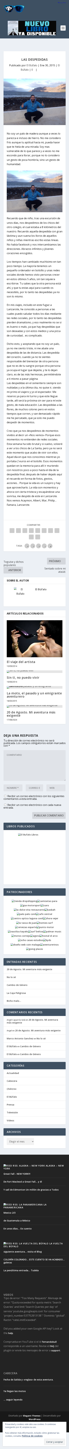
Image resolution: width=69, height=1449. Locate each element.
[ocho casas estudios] (30, 940)
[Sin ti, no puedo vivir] (34, 671)
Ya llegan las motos (15, 1391)
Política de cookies (32, 1435)
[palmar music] (52, 931)
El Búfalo (31, 65)
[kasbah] (50, 909)
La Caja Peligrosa (16, 993)
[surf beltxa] (35, 931)
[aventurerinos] (49, 944)
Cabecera (12, 1080)
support (55, 1350)
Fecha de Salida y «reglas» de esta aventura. (28, 1379)
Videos (10, 1120)
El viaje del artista (21, 662)
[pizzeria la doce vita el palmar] (29, 909)
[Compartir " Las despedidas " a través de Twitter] (18, 530)
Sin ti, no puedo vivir (23, 677)
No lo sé (11, 977)
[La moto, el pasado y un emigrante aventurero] (34, 687)
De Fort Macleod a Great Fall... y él (23, 1181)
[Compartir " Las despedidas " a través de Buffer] (50, 530)
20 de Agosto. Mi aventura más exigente (31, 714)
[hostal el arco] (49, 935)
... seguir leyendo (13, 1399)
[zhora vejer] (50, 918)
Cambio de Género (17, 984)
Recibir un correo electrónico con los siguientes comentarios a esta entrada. (34, 797)
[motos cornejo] (20, 935)
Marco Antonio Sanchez (20, 1038)
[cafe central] (44, 914)
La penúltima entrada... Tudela (21, 1270)
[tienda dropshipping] (24, 901)
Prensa (10, 1104)
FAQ (52, 1346)
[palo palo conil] (26, 914)
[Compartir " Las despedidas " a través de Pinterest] (37, 530)
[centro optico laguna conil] (27, 918)
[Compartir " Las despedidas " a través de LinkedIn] (44, 530)
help (10, 1333)
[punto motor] (45, 927)
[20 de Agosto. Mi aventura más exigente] (34, 706)
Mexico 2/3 (9, 1212)
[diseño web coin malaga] (25, 944)
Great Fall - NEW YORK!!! (17, 1173)
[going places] (34, 948)
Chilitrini (11, 1088)
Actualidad (13, 1073)
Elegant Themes (31, 1415)
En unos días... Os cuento (18, 1228)
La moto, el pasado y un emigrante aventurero (34, 695)
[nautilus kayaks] (18, 931)
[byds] (47, 940)
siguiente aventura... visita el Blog (23, 1251)
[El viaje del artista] (34, 638)
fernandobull (49, 1341)
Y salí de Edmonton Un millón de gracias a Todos (31, 1189)
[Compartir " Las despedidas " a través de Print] (37, 537)
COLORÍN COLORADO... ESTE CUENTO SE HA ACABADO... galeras (34, 1261)
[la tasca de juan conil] (26, 922)
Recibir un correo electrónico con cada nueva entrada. (32, 806)
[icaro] (45, 905)
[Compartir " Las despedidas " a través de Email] (31, 537)
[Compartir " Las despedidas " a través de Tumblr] (31, 530)
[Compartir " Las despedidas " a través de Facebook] (12, 530)
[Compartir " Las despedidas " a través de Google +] (25, 530)
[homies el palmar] (45, 922)
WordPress (34, 1419)
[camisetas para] (47, 901)
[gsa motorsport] (30, 905)
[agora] (35, 935)
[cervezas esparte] (26, 927)
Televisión (12, 1112)
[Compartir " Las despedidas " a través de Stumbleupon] (57, 530)
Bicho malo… (14, 1000)
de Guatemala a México (17, 1220)
